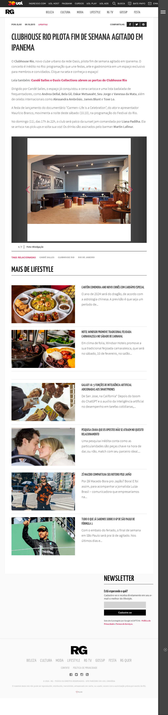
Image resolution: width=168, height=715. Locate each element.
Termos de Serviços (124, 624)
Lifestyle (95, 12)
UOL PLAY (91, 3)
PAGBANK (67, 3)
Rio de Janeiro (86, 257)
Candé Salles (46, 257)
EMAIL (156, 3)
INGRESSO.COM (37, 3)
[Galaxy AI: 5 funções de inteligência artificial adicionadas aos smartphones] (43, 420)
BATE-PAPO (139, 3)
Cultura (65, 12)
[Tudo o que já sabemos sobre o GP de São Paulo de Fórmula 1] (43, 554)
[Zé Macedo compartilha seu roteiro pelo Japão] (43, 509)
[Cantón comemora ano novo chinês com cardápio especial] (43, 322)
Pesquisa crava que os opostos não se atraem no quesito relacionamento (113, 432)
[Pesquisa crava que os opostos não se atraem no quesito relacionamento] (43, 465)
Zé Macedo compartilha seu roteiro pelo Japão (106, 474)
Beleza (50, 12)
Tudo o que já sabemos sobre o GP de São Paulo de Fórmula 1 (108, 521)
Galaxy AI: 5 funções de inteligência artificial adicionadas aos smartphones (107, 387)
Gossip (123, 12)
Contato (65, 668)
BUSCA (121, 3)
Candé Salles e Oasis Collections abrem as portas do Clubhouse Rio (79, 80)
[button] (138, 189)
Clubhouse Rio (66, 257)
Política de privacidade (85, 668)
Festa (137, 12)
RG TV (110, 12)
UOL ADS (104, 3)
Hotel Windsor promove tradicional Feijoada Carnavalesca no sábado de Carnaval (106, 334)
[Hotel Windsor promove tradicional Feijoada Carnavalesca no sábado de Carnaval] (43, 367)
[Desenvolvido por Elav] (79, 693)
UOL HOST (53, 3)
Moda (80, 12)
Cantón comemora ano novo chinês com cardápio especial (113, 287)
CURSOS (79, 3)
